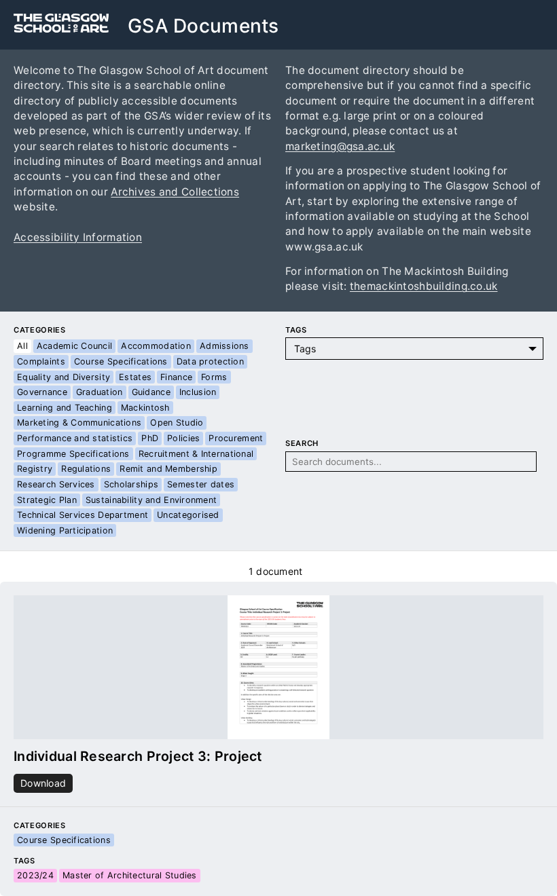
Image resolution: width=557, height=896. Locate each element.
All (22, 346)
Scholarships (131, 484)
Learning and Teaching (64, 408)
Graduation (99, 392)
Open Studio (176, 422)
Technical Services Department (82, 515)
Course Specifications (121, 361)
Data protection (210, 361)
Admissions (224, 346)
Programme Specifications (73, 454)
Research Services (56, 484)
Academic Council (74, 346)
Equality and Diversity (63, 377)
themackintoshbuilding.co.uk (424, 286)
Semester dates (200, 484)
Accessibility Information (78, 237)
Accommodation (156, 346)
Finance (176, 377)
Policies (183, 438)
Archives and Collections (175, 191)
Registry (34, 469)
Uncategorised (188, 515)
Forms (214, 377)
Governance (42, 392)
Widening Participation (65, 530)
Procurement (236, 438)
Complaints (41, 361)
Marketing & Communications (79, 422)
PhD (149, 438)
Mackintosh (145, 408)
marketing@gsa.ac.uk (340, 146)
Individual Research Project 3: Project (138, 756)
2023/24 (35, 875)
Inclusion (198, 392)
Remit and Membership (168, 469)
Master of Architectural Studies (129, 875)
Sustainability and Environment (151, 500)
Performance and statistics (74, 438)
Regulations (86, 469)
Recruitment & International (196, 454)
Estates (135, 377)
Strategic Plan (47, 500)
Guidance (151, 392)
